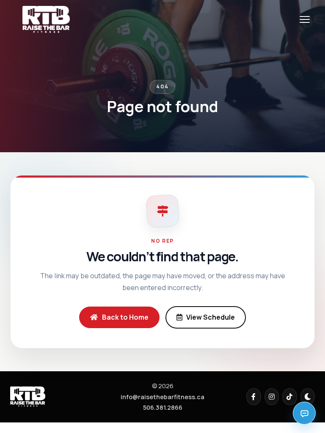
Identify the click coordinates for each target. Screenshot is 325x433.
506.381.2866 (162, 407)
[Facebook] (253, 396)
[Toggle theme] (307, 396)
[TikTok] (289, 396)
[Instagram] (271, 396)
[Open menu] (305, 19)
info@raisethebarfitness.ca (162, 397)
